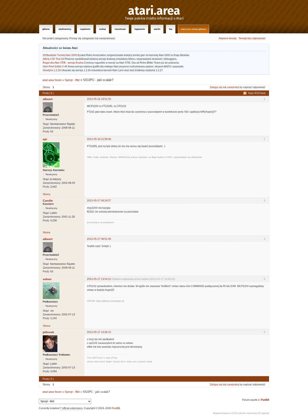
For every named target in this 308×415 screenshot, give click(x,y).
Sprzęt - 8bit (72, 80)
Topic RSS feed (256, 93)
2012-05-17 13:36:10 (99, 332)
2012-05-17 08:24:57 (99, 200)
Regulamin (85, 29)
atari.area (154, 11)
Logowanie (140, 29)
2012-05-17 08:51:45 (99, 239)
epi (45, 139)
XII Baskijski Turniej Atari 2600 (60, 55)
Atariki (157, 29)
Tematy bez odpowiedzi (252, 38)
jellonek (48, 332)
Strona (46, 194)
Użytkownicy (64, 29)
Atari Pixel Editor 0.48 (55, 66)
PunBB (265, 399)
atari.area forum (52, 80)
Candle (48, 200)
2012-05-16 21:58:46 (99, 139)
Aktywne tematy (228, 38)
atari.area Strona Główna (193, 29)
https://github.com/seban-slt (110, 301)
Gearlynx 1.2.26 (52, 70)
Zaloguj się (216, 87)
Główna (46, 29)
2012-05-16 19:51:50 (99, 99)
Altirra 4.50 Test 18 (53, 58)
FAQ (170, 29)
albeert (48, 99)
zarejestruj (233, 87)
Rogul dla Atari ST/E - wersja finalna (63, 62)
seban (47, 279)
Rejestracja (120, 29)
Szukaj (102, 29)
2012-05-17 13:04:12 (99, 279)
